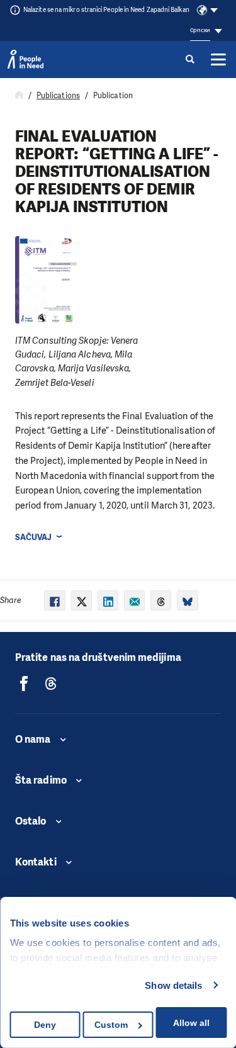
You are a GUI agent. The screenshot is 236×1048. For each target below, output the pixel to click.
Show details (173, 985)
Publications (58, 95)
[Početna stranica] (19, 96)
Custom (111, 1025)
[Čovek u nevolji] (25, 59)
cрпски (200, 30)
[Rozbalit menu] (218, 59)
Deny (45, 1025)
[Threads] (51, 683)
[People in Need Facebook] (23, 683)
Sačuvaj (33, 537)
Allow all (191, 1023)
